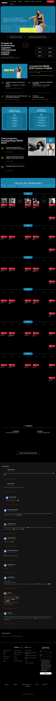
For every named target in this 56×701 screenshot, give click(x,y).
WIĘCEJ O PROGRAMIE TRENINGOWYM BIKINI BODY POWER (42, 75)
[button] (42, 75)
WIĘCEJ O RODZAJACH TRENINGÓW (40, 86)
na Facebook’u (26, 684)
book (16, 684)
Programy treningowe (18, 652)
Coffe (45, 684)
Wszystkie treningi (17, 650)
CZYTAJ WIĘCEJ (10, 161)
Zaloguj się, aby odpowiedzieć (10, 479)
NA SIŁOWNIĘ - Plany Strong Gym (31, 655)
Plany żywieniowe (28, 650)
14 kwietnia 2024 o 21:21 (11, 594)
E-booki (26, 660)
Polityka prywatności (7, 650)
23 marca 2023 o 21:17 (11, 578)
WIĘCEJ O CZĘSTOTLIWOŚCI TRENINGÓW (14, 88)
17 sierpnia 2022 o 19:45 (11, 511)
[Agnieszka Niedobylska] (4, 2)
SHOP (28, 647)
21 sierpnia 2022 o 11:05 (11, 525)
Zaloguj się (51, 1)
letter (28, 686)
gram (7, 684)
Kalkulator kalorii (6, 656)
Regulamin (5, 652)
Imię (40, 650)
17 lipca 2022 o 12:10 (10, 485)
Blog (4, 654)
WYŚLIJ (45, 673)
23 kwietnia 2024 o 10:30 (11, 614)
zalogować (8, 636)
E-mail (41, 655)
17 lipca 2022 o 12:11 (12, 498)
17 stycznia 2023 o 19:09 (11, 539)
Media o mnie (5, 658)
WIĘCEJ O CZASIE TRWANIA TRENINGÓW (40, 99)
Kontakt (4, 660)
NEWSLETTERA (46, 648)
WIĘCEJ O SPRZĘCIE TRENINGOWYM (13, 99)
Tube (37, 684)
